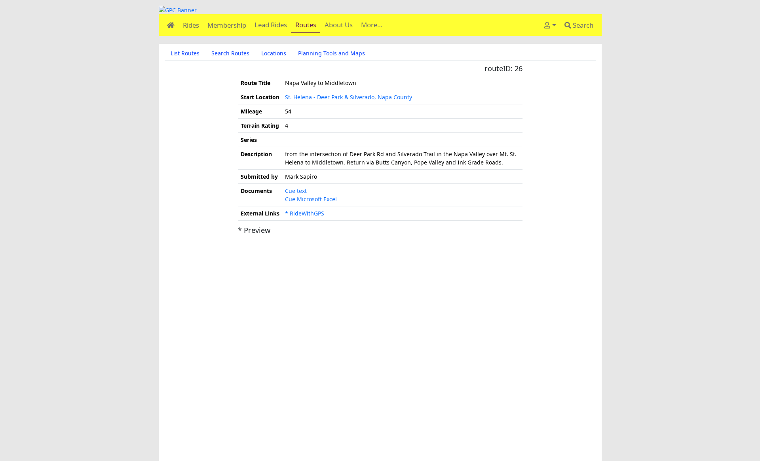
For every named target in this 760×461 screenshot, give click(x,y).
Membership (226, 25)
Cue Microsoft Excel (311, 199)
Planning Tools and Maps (331, 53)
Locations (273, 53)
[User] (550, 25)
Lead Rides (271, 24)
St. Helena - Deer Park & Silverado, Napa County (348, 97)
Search (582, 25)
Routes (305, 24)
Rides (191, 25)
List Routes (185, 53)
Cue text (296, 191)
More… (371, 24)
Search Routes (230, 53)
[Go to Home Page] (380, 10)
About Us (339, 24)
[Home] (171, 25)
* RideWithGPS (304, 213)
